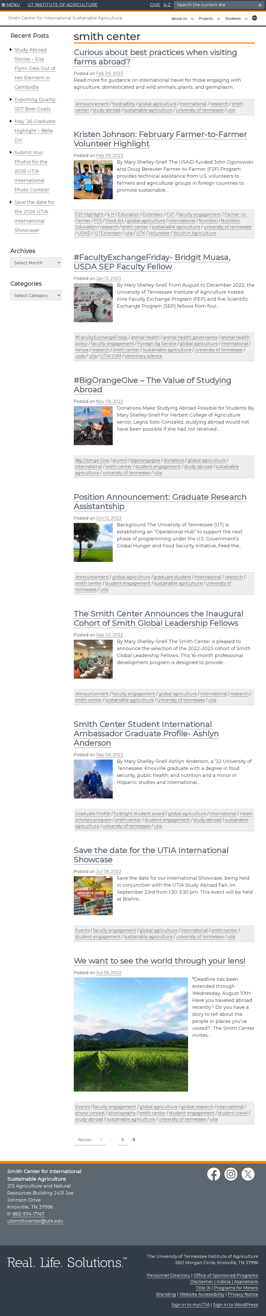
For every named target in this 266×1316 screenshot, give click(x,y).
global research (197, 1106)
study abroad (107, 110)
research (219, 103)
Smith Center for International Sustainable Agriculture (65, 18)
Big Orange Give (92, 460)
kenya (81, 349)
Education (128, 214)
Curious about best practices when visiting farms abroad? (155, 56)
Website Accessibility (201, 1294)
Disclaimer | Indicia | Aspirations (224, 1281)
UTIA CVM (110, 356)
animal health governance (190, 337)
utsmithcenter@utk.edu (35, 1221)
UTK (140, 233)
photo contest (90, 1113)
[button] (11, 5)
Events (82, 930)
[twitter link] (248, 1174)
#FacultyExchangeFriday (101, 337)
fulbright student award (139, 813)
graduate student (172, 577)
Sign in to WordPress (235, 1304)
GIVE (155, 4)
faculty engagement (199, 214)
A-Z (167, 4)
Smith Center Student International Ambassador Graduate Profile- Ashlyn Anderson (146, 733)
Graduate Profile (92, 813)
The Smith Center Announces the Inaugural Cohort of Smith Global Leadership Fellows (158, 618)
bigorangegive (145, 460)
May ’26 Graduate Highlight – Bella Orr (35, 131)
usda (80, 356)
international (193, 103)
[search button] (260, 5)
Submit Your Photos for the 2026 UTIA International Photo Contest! (32, 171)
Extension (153, 214)
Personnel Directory (168, 1275)
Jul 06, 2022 (108, 871)
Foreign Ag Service (156, 343)
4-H (111, 214)
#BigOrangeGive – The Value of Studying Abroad (152, 384)
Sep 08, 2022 (109, 754)
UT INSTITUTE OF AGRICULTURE (63, 4)
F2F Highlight (89, 214)
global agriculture (157, 103)
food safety (123, 103)
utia (231, 110)
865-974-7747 (28, 1214)
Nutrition (208, 220)
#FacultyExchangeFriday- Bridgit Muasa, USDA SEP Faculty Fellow (152, 261)
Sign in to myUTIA (190, 1304)
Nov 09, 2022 (109, 401)
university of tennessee (200, 110)
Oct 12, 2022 (109, 518)
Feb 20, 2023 (109, 73)
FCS (98, 220)
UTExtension (108, 233)
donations (174, 460)
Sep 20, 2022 (109, 634)
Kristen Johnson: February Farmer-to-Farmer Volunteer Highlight (160, 138)
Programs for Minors (236, 1287)
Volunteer (159, 233)
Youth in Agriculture (194, 233)
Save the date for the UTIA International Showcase (151, 854)
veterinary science (143, 356)
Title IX (203, 1287)
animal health (145, 337)
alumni (119, 460)
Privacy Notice (243, 1294)
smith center (135, 226)
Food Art (114, 220)
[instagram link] (230, 1174)
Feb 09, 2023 (109, 155)
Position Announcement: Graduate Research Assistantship (160, 501)
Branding (166, 1294)
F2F (171, 214)
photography (122, 1113)
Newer (85, 1139)
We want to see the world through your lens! (159, 961)
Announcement (92, 103)
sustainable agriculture (148, 110)
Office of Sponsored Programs (226, 1275)
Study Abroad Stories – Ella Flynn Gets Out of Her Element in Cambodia (35, 68)
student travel (233, 1113)
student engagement (158, 466)
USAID (84, 233)
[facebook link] (213, 1174)
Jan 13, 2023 (108, 278)
